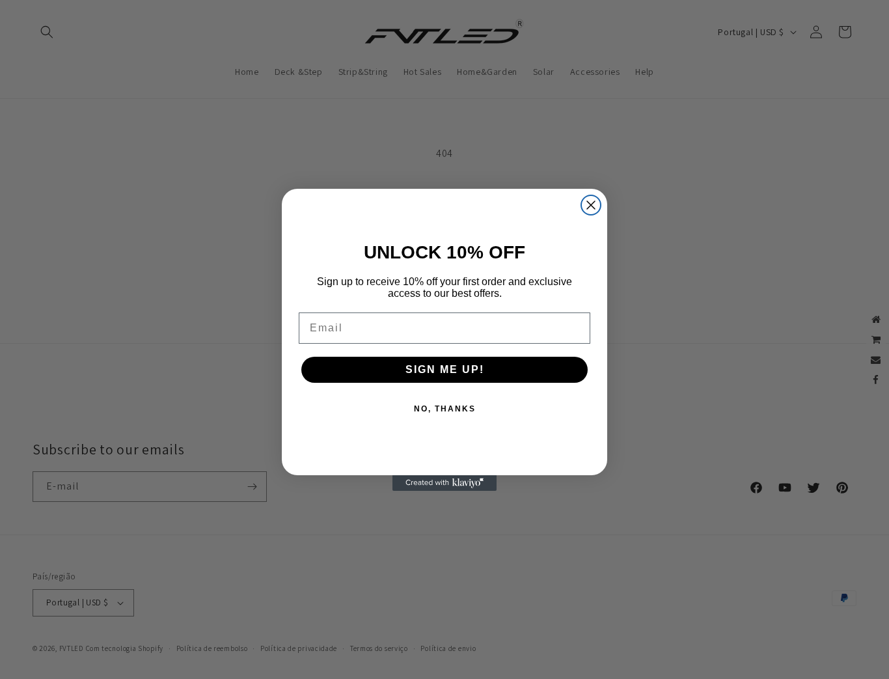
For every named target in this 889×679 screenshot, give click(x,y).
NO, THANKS (445, 408)
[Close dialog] (591, 205)
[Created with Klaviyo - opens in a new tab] (444, 483)
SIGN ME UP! (444, 369)
